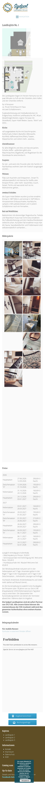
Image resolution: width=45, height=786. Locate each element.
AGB (7, 757)
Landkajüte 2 (10, 737)
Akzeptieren (25, 781)
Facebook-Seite (8, 777)
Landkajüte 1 (10, 735)
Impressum (9, 752)
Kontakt (8, 749)
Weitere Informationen (25, 777)
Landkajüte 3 (10, 740)
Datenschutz (10, 754)
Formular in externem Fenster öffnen (16, 631)
